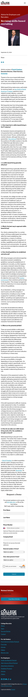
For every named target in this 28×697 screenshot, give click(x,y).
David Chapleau (7, 460)
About (3, 626)
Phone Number (8, 525)
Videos (3, 650)
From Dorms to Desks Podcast (10, 641)
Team (2, 628)
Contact (3, 634)
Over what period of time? (11, 556)
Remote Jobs (5, 652)
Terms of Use (8, 686)
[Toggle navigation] (25, 3)
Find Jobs (4, 644)
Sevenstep (19, 470)
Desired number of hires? (11, 548)
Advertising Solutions (7, 666)
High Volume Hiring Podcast (9, 663)
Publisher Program (6, 668)
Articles (3, 647)
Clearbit (13, 689)
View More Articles (14, 599)
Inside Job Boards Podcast (9, 660)
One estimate (12, 139)
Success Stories (5, 631)
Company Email (8, 537)
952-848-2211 (11, 502)
